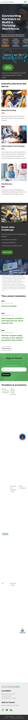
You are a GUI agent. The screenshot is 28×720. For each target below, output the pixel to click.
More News (6, 348)
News (2, 303)
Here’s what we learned (8, 67)
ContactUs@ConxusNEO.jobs (10, 705)
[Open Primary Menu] (25, 2)
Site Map (6, 718)
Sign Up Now (6, 374)
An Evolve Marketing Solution (17, 718)
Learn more (7, 252)
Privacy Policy (19, 716)
